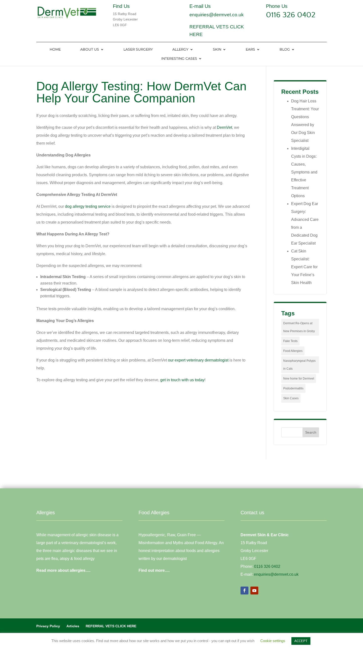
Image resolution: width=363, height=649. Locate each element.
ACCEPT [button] (300, 641)
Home (55, 50)
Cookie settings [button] (272, 641)
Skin (217, 50)
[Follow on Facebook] (244, 590)
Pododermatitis (293, 388)
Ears (250, 50)
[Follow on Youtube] (254, 590)
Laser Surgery (138, 50)
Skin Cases (291, 398)
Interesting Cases (179, 59)
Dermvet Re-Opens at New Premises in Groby (299, 327)
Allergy (180, 50)
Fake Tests (290, 341)
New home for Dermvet (298, 378)
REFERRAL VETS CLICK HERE (111, 626)
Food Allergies (292, 351)
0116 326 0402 (290, 15)
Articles (72, 626)
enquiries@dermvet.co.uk (216, 14)
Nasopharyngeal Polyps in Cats (299, 364)
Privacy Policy (48, 626)
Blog (285, 50)
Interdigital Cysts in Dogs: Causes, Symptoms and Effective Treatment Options (304, 172)
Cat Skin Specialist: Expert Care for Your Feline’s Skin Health (304, 267)
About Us (89, 50)
